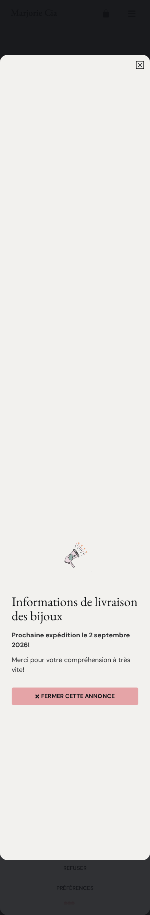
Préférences (75, 888)
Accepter (75, 848)
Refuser (75, 868)
